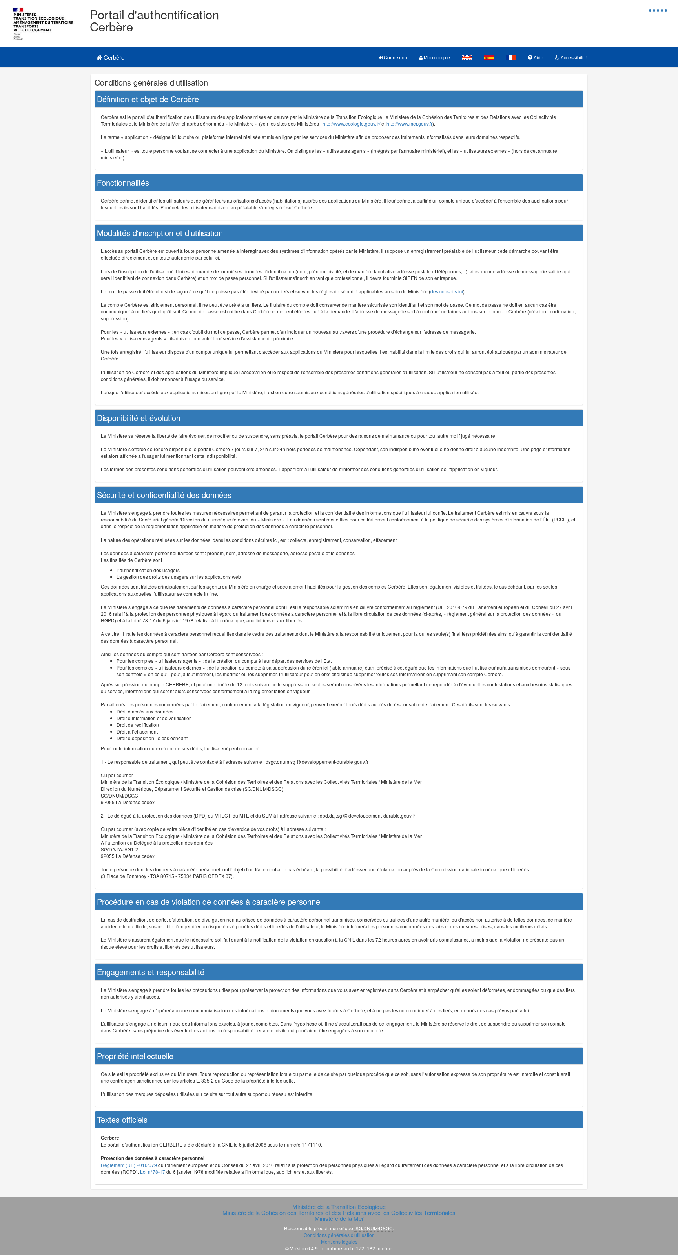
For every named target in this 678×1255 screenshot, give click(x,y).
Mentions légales (339, 1241)
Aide (537, 57)
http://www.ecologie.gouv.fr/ (351, 123)
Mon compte (436, 57)
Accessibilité (573, 57)
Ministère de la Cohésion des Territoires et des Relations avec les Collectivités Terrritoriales (339, 1212)
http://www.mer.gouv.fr (409, 123)
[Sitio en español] (489, 57)
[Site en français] (511, 57)
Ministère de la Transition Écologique (339, 1206)
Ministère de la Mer (339, 1218)
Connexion (395, 57)
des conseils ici (446, 291)
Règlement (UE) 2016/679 (129, 1165)
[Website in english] (467, 57)
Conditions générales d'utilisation (339, 1234)
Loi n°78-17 (152, 1171)
